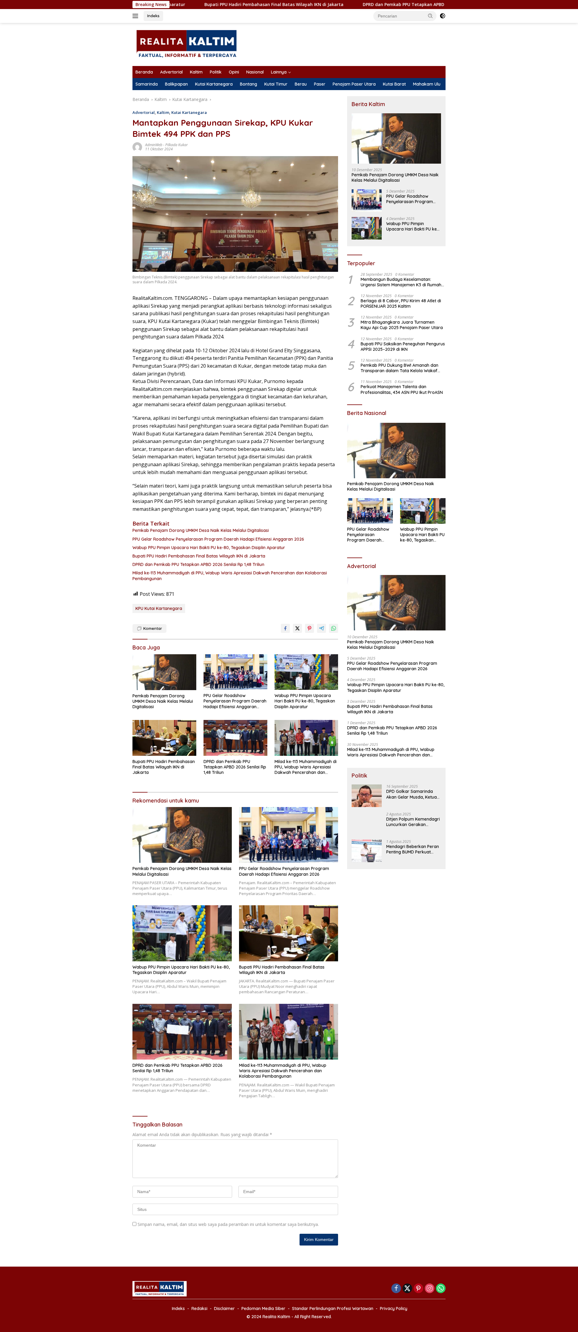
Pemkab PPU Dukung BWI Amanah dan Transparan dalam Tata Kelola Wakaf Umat (399, 368)
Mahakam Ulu (426, 84)
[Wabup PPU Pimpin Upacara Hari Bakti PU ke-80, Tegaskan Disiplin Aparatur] (306, 672)
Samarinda (146, 84)
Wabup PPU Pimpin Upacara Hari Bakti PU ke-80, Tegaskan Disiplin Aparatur (208, 547)
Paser (319, 84)
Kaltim (196, 72)
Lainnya (279, 72)
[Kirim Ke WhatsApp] (333, 628)
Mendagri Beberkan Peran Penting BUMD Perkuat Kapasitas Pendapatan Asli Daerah (413, 849)
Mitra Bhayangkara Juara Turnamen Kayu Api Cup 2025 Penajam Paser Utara (402, 325)
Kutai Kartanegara (214, 84)
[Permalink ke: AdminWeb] (137, 146)
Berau (301, 84)
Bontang (248, 84)
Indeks (153, 15)
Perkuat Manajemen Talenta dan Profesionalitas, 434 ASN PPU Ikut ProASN (402, 389)
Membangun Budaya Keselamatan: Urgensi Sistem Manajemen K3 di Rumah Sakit (401, 282)
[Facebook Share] (285, 628)
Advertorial (171, 72)
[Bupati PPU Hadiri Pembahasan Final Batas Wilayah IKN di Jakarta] (164, 738)
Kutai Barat (394, 84)
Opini (234, 72)
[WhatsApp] (441, 1288)
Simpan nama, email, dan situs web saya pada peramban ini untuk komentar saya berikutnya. (228, 1224)
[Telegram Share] (321, 628)
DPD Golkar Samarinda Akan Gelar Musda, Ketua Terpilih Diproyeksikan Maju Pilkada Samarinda (411, 794)
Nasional (255, 72)
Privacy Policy (393, 1308)
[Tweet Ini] (297, 628)
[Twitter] (407, 1288)
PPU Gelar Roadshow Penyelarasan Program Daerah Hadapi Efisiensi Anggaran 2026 (218, 539)
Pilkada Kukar (176, 144)
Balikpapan (176, 84)
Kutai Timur (275, 84)
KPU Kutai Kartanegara (158, 608)
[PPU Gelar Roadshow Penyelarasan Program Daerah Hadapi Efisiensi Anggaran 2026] (235, 672)
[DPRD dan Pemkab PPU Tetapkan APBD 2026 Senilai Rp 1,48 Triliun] (235, 738)
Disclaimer (224, 1308)
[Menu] (136, 16)
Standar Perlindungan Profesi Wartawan (332, 1308)
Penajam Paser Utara (354, 84)
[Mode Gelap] (443, 16)
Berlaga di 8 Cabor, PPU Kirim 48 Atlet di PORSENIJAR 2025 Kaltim (401, 303)
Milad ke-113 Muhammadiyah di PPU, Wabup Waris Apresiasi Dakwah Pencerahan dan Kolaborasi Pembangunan (229, 575)
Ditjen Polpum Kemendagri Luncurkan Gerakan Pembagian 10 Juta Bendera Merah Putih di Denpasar (413, 821)
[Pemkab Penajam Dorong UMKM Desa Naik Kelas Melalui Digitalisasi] (164, 672)
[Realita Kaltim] (187, 44)
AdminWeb (153, 144)
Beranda (144, 72)
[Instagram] (429, 1288)
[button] (430, 15)
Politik (216, 72)
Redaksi (199, 1308)
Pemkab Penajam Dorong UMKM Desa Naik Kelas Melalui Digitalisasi (200, 530)
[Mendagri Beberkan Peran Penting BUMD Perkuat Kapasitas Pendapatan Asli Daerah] (367, 851)
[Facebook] (396, 1288)
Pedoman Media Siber (263, 1308)
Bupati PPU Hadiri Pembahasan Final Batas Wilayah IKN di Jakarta (214, 4)
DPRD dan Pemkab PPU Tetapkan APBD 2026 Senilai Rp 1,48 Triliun (372, 4)
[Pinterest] (418, 1288)
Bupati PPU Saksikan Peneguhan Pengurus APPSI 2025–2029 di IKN (403, 346)
